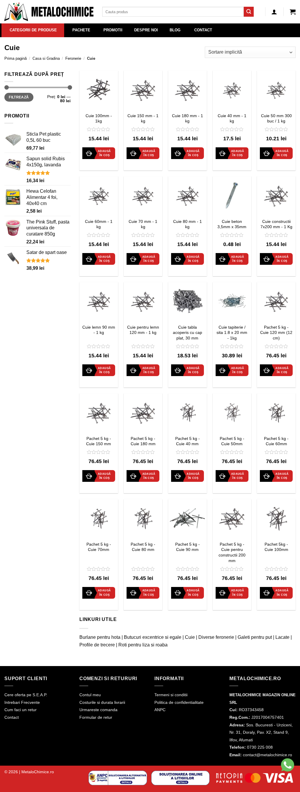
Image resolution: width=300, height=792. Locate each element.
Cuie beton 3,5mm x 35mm (231, 224)
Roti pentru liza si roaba (143, 644)
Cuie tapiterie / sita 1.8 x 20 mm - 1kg (232, 332)
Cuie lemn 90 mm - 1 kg (98, 330)
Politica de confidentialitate (179, 702)
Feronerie (73, 58)
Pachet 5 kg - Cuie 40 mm (187, 441)
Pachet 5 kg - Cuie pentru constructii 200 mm (232, 552)
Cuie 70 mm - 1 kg (143, 224)
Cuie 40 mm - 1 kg (232, 118)
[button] (293, 11)
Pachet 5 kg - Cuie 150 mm (98, 441)
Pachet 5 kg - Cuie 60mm (276, 441)
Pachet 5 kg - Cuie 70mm (98, 547)
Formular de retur (95, 717)
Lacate (282, 637)
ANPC (160, 709)
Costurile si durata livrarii (102, 702)
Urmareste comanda (98, 709)
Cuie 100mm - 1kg (99, 118)
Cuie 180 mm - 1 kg (187, 118)
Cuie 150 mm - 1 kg (142, 118)
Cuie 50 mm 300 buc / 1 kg (276, 118)
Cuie (190, 637)
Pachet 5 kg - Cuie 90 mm (187, 547)
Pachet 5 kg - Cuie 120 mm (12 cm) (276, 332)
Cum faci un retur (20, 709)
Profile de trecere (97, 644)
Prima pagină (15, 58)
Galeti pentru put (255, 637)
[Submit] (249, 12)
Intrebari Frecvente (22, 702)
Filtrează (19, 97)
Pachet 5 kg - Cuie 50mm (232, 441)
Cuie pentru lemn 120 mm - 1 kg (143, 330)
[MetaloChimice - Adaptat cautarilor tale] (48, 12)
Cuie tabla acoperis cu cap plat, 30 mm (187, 332)
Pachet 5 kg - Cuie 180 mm (143, 441)
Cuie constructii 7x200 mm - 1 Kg (276, 224)
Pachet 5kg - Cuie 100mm (276, 547)
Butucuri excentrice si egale (152, 637)
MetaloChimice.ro (37, 771)
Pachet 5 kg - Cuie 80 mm (143, 547)
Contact (11, 717)
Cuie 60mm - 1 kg (98, 224)
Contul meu (90, 694)
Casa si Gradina (46, 58)
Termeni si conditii (171, 694)
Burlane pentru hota (99, 637)
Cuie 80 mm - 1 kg (187, 224)
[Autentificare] (274, 11)
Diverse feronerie (216, 637)
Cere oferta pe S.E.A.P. (25, 694)
